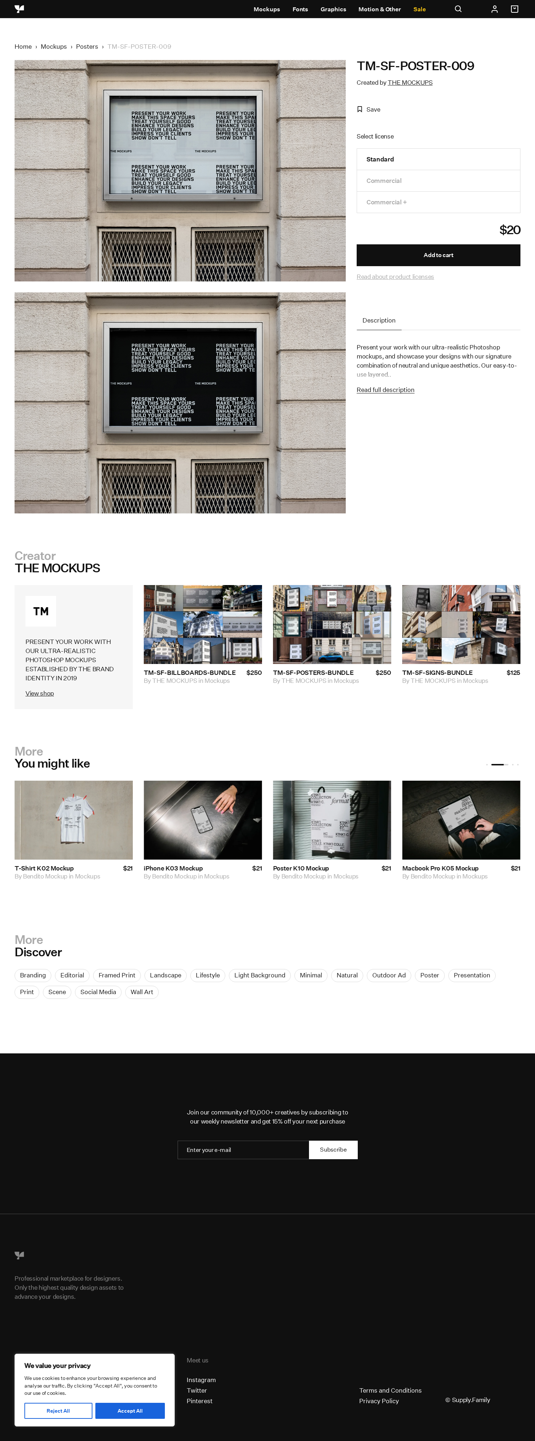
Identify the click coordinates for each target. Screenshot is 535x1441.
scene (57, 992)
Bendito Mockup (77, 876)
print (27, 992)
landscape (165, 975)
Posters (87, 46)
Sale (419, 9)
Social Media (98, 992)
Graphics (333, 9)
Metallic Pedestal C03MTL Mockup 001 (215, 871)
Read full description (386, 389)
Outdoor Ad (389, 975)
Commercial (384, 180)
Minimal (311, 975)
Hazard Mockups (466, 876)
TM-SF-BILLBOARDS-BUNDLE (189, 672)
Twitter (197, 1390)
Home (23, 46)
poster (429, 975)
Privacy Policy (379, 1401)
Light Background (259, 975)
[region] (95, 1390)
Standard (380, 159)
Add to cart (438, 255)
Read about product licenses (395, 276)
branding (33, 975)
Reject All (58, 1411)
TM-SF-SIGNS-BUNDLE (437, 672)
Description (379, 320)
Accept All (130, 1411)
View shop (39, 693)
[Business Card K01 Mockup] (106, 820)
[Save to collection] (247, 600)
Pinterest (200, 1401)
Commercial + (386, 202)
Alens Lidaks (330, 876)
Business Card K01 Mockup (86, 868)
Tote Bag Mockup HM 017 (471, 868)
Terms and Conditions (390, 1390)
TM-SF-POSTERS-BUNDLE (313, 672)
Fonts (301, 9)
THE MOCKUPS (410, 82)
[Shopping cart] (515, 9)
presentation (472, 975)
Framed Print (117, 975)
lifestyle (208, 975)
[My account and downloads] (494, 9)
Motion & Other (379, 9)
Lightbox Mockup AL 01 (339, 868)
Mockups (267, 9)
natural (347, 975)
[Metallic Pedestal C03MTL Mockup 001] (235, 820)
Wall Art (142, 992)
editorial (72, 975)
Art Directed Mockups (214, 883)
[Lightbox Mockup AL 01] (364, 820)
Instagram (201, 1380)
